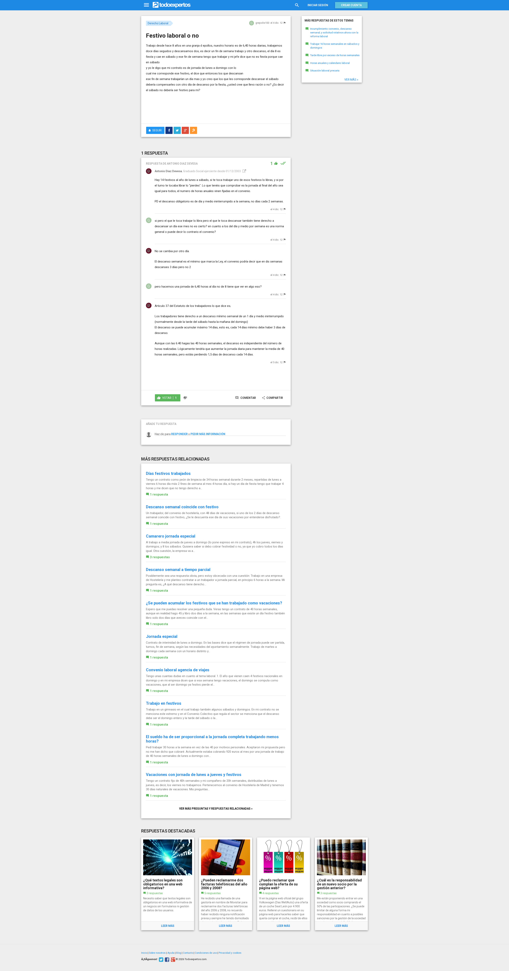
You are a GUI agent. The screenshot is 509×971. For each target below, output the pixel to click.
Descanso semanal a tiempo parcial (178, 569)
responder (179, 434)
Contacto (188, 952)
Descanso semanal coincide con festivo (182, 507)
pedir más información (207, 434)
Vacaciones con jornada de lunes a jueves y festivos (193, 774)
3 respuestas (160, 557)
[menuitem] (169, 130)
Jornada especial (161, 636)
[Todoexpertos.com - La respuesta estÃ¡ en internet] (171, 5)
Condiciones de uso (206, 952)
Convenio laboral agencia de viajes (177, 670)
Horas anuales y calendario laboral (330, 62)
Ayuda (170, 952)
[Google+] (172, 959)
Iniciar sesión (318, 5)
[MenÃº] (146, 5)
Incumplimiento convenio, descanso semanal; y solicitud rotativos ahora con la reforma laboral (334, 32)
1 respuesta (159, 494)
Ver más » (351, 79)
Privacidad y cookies (230, 952)
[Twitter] (160, 959)
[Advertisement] (216, 110)
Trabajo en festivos (163, 703)
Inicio (144, 952)
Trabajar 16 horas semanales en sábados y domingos (334, 45)
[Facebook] (166, 959)
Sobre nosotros (157, 952)
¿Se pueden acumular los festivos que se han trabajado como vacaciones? (214, 603)
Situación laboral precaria (324, 70)
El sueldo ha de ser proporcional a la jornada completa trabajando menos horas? (212, 739)
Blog (178, 952)
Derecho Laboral (158, 23)
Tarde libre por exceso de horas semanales (334, 55)
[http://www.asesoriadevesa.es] (243, 171)
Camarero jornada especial (170, 536)
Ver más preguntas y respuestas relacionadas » (216, 808)
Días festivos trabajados (168, 473)
